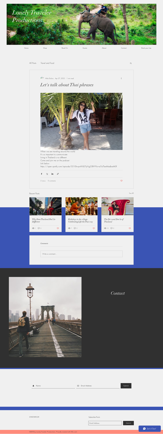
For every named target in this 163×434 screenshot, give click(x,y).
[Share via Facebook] (41, 174)
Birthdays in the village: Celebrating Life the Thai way (80, 220)
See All (131, 193)
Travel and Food (47, 63)
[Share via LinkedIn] (52, 174)
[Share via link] (58, 174)
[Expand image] (81, 121)
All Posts (32, 63)
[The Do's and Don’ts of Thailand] (117, 206)
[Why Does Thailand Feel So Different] (45, 206)
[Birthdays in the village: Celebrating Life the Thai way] (82, 206)
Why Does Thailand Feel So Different (43, 220)
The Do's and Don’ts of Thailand (113, 220)
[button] (131, 63)
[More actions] (121, 78)
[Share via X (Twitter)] (47, 174)
